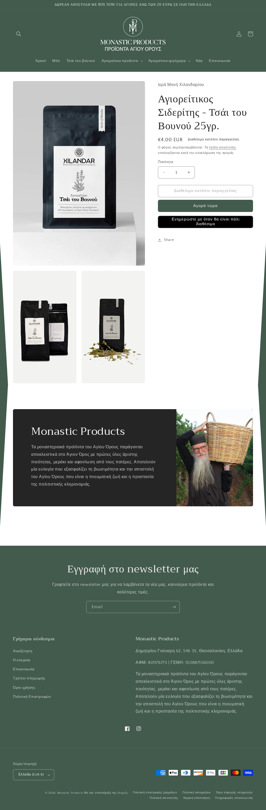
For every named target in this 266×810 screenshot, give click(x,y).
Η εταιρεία (21, 660)
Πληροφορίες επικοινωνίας (234, 798)
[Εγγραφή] (173, 607)
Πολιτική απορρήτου (196, 792)
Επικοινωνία (24, 669)
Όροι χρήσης (24, 688)
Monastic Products (70, 792)
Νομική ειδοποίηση (196, 798)
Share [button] (169, 240)
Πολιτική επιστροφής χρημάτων (155, 792)
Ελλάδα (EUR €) (31, 774)
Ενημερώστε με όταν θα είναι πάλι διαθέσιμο (206, 221)
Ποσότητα (165, 162)
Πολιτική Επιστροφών (32, 697)
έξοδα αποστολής (222, 147)
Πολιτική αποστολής (164, 798)
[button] (18, 34)
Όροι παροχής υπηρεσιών (234, 792)
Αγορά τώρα (205, 206)
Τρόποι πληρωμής (29, 678)
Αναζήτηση (22, 651)
